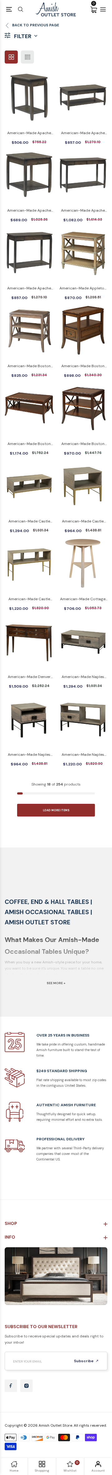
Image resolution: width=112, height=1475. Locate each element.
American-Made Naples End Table (29, 755)
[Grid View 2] (11, 57)
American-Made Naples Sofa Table (83, 755)
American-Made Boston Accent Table (29, 366)
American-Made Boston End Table (83, 444)
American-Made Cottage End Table (82, 599)
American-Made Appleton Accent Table (82, 289)
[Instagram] (26, 1386)
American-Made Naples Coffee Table (83, 677)
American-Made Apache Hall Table (83, 211)
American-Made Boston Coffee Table (29, 444)
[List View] (27, 57)
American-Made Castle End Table (83, 522)
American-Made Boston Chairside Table (83, 366)
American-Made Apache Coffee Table (83, 133)
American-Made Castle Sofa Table (29, 599)
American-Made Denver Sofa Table (29, 677)
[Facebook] (11, 1386)
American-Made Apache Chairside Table (29, 133)
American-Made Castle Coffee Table (29, 522)
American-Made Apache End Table (29, 211)
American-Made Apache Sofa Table (29, 289)
